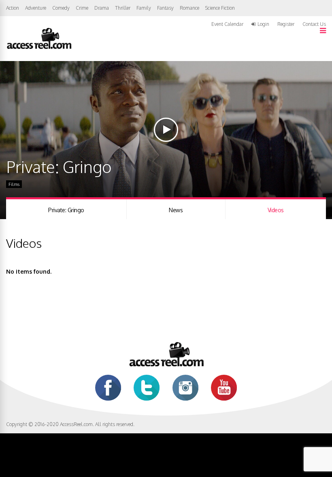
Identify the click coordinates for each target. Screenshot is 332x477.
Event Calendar (227, 24)
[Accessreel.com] (39, 48)
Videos (276, 210)
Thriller (122, 8)
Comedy (61, 8)
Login (263, 24)
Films (14, 184)
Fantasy (165, 8)
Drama (101, 8)
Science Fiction (220, 8)
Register (285, 24)
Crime (82, 8)
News (176, 210)
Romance (189, 8)
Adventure (35, 8)
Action (12, 8)
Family (143, 8)
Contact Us (314, 24)
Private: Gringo (66, 210)
